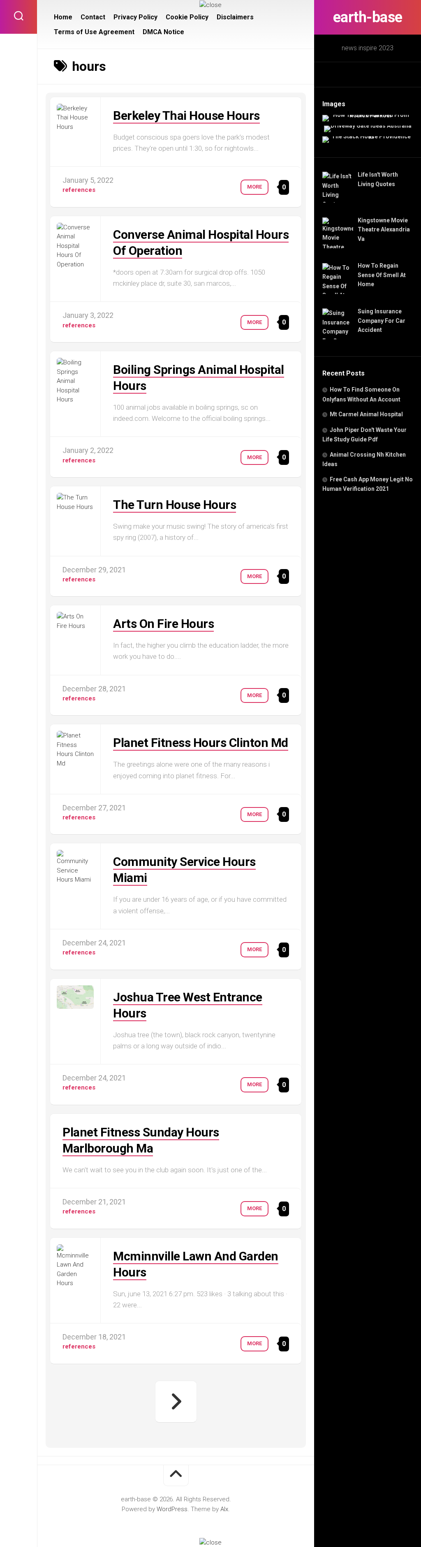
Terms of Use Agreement (94, 32)
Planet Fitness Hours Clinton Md (200, 742)
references (78, 190)
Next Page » (176, 1402)
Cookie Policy (187, 17)
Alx (224, 1509)
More (254, 187)
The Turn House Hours (174, 504)
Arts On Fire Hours (163, 623)
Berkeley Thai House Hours (186, 115)
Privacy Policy (135, 17)
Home (63, 17)
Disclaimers (235, 17)
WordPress (172, 1509)
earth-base (367, 17)
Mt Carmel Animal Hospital (366, 414)
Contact (93, 17)
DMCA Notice (163, 32)
